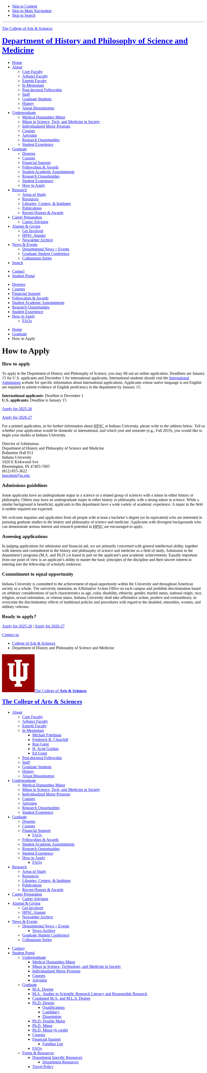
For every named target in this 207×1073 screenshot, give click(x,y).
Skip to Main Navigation (31, 11)
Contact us (10, 635)
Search (17, 263)
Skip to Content (24, 6)
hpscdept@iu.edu (16, 475)
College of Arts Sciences (33, 643)
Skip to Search (23, 15)
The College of (61, 691)
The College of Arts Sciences (27, 28)
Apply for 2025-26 (17, 409)
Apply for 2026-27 (17, 417)
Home (17, 62)
